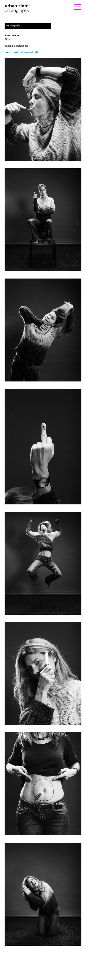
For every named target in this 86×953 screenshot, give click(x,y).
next (15, 52)
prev (7, 52)
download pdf (29, 52)
